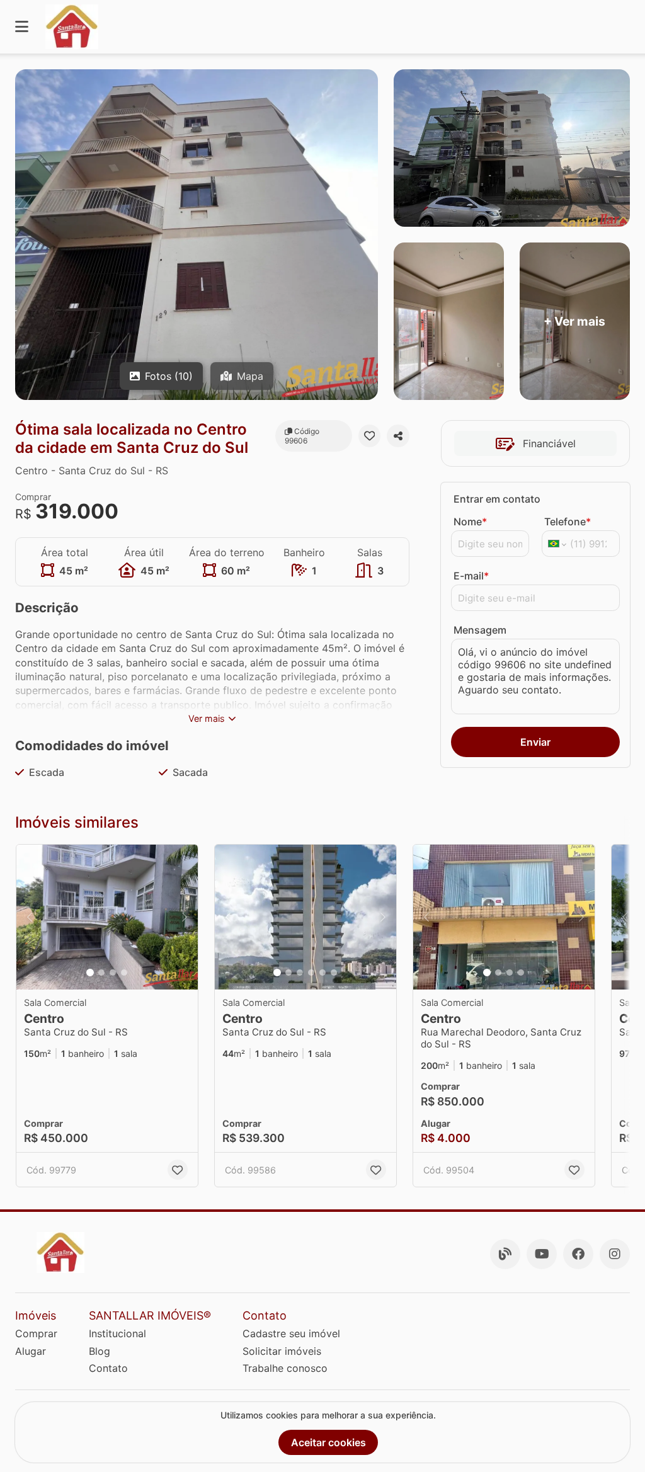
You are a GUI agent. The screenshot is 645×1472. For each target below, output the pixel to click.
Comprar (36, 1333)
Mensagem (480, 630)
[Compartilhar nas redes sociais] (398, 436)
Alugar (30, 1351)
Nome (470, 521)
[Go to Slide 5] (322, 972)
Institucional (117, 1333)
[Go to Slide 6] (334, 972)
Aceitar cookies (328, 1442)
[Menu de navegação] (21, 27)
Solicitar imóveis (282, 1351)
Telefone (567, 521)
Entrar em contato (497, 499)
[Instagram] (615, 1254)
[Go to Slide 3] (113, 972)
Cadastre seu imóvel (291, 1333)
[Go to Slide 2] (101, 972)
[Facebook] (578, 1254)
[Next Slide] (184, 917)
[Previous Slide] (29, 917)
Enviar (535, 742)
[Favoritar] (369, 436)
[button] (107, 917)
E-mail (471, 575)
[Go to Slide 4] (124, 972)
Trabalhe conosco (285, 1368)
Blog (99, 1351)
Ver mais (206, 718)
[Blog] (505, 1254)
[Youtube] (542, 1254)
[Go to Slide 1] (90, 972)
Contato (108, 1368)
